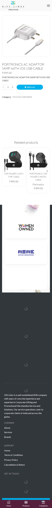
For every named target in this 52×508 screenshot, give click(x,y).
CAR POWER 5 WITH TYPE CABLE (13, 175)
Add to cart (31, 87)
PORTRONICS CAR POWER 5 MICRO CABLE (38, 176)
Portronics (38, 184)
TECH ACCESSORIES (22, 97)
